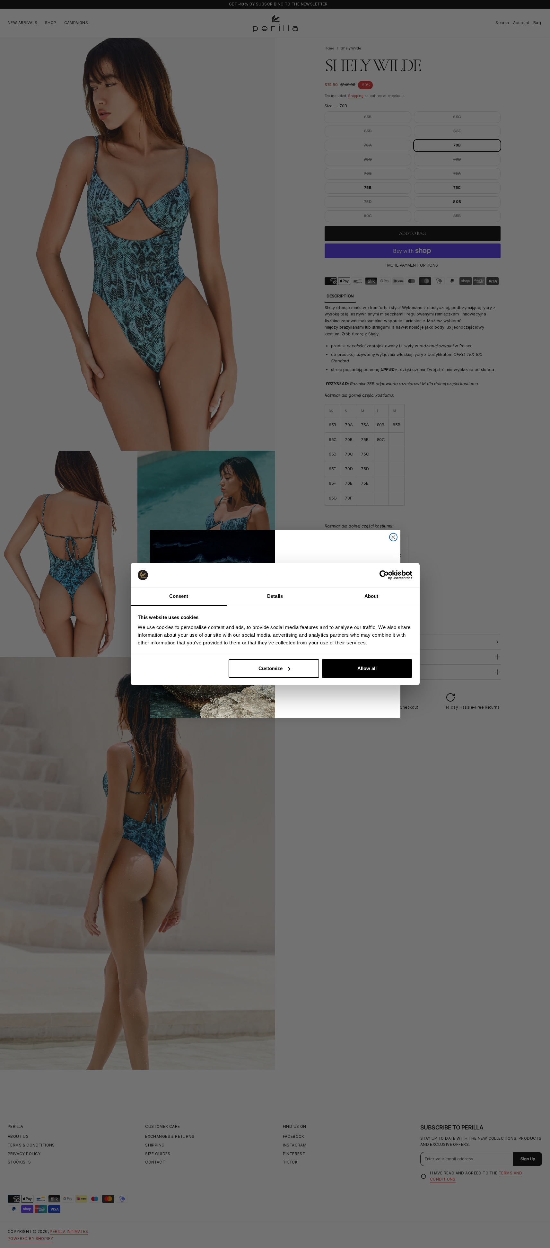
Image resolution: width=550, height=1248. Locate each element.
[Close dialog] (393, 537)
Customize (270, 668)
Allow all (367, 668)
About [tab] (371, 596)
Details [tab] (275, 596)
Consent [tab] (178, 596)
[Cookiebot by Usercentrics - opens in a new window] (384, 575)
